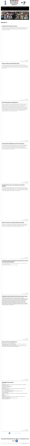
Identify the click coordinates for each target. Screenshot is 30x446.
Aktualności (7, 7)
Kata (24, 7)
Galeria (22, 7)
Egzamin (17, 7)
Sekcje (20, 7)
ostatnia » (19, 433)
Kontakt (3, 9)
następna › (15, 433)
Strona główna (4, 7)
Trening (15, 7)
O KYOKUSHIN (11, 7)
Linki (25, 7)
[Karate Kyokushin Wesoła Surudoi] (15, 2)
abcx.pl (27, 443)
